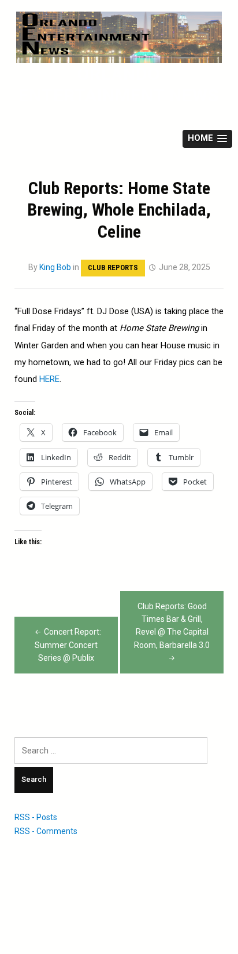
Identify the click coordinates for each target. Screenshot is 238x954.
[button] (207, 139)
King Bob (55, 267)
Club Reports (113, 267)
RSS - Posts (35, 817)
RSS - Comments (45, 831)
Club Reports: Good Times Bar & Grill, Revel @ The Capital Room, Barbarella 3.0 (172, 626)
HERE (49, 379)
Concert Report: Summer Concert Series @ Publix (68, 644)
